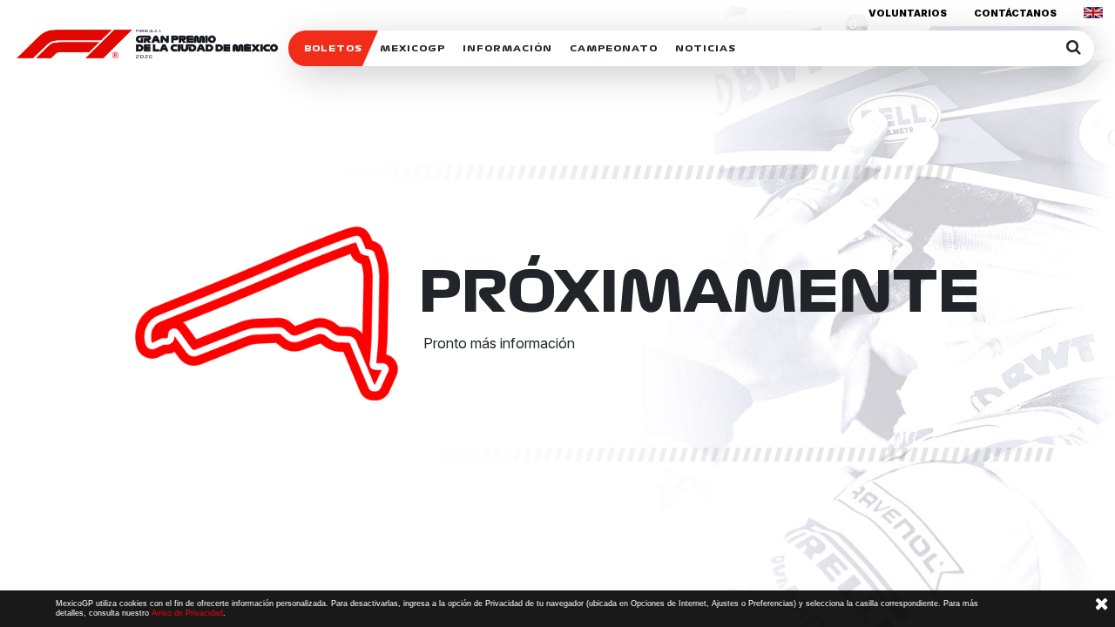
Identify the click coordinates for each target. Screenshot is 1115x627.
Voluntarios (907, 13)
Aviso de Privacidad (187, 613)
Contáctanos (1015, 13)
